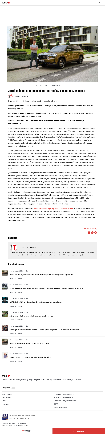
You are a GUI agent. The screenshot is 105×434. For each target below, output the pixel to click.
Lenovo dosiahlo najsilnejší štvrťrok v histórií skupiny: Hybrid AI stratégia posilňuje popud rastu (41, 275)
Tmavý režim (6, 388)
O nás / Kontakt (7, 394)
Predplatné (5, 404)
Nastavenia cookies (60, 407)
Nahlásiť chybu (89, 228)
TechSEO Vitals (23, 425)
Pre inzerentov (6, 397)
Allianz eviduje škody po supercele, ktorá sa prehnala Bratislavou (31, 316)
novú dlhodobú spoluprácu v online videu (53, 208)
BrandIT (4, 401)
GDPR (56, 404)
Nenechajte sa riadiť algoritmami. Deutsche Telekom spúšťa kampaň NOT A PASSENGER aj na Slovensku (44, 330)
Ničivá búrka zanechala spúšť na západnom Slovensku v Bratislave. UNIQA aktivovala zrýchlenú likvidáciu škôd (46, 288)
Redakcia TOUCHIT (21, 96)
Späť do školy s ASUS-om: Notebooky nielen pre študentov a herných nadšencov (36, 302)
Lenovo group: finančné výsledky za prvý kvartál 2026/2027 (29, 343)
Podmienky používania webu (63, 397)
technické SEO (7, 425)
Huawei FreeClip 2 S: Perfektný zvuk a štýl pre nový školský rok (30, 357)
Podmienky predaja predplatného (65, 401)
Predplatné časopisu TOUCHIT (64, 394)
